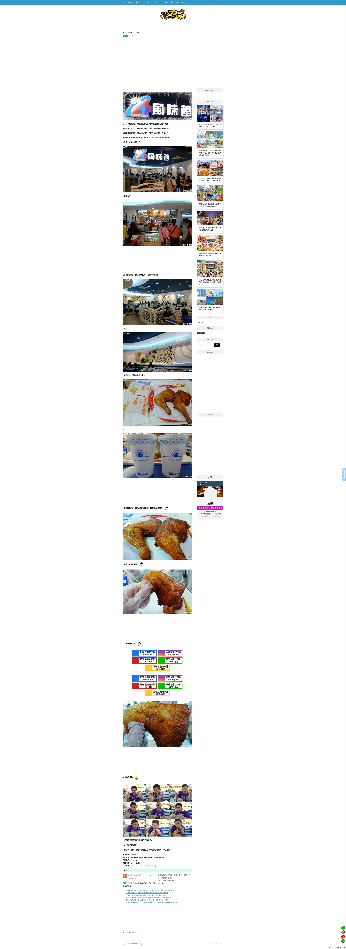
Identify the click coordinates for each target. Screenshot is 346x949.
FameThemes (220, 944)
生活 (160, 2)
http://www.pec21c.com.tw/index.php (143, 866)
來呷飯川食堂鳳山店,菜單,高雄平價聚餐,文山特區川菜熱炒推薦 (146, 895)
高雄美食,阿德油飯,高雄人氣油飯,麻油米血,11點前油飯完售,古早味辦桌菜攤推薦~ (152, 902)
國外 (154, 2)
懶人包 (130, 2)
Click (344, 474)
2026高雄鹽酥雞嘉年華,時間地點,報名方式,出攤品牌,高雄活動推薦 (147, 893)
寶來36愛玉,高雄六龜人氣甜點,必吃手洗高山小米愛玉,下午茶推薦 (147, 900)
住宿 (143, 2)
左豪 (132, 35)
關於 (183, 2)
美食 (137, 2)
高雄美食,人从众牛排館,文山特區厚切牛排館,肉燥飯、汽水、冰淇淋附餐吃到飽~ (151, 890)
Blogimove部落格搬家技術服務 (337, 948)
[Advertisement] (157, 51)
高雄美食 (125, 35)
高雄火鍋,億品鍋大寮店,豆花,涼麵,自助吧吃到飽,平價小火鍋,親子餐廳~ (148, 897)
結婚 (177, 2)
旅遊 (148, 2)
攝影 (172, 2)
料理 (166, 2)
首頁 (124, 2)
